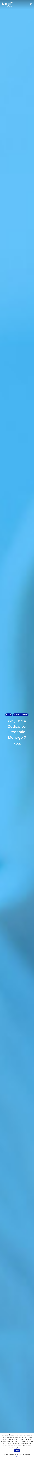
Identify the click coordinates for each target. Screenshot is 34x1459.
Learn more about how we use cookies (17, 1454)
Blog (8, 715)
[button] (31, 4)
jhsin (17, 743)
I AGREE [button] (17, 1451)
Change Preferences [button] (17, 1457)
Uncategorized (21, 715)
